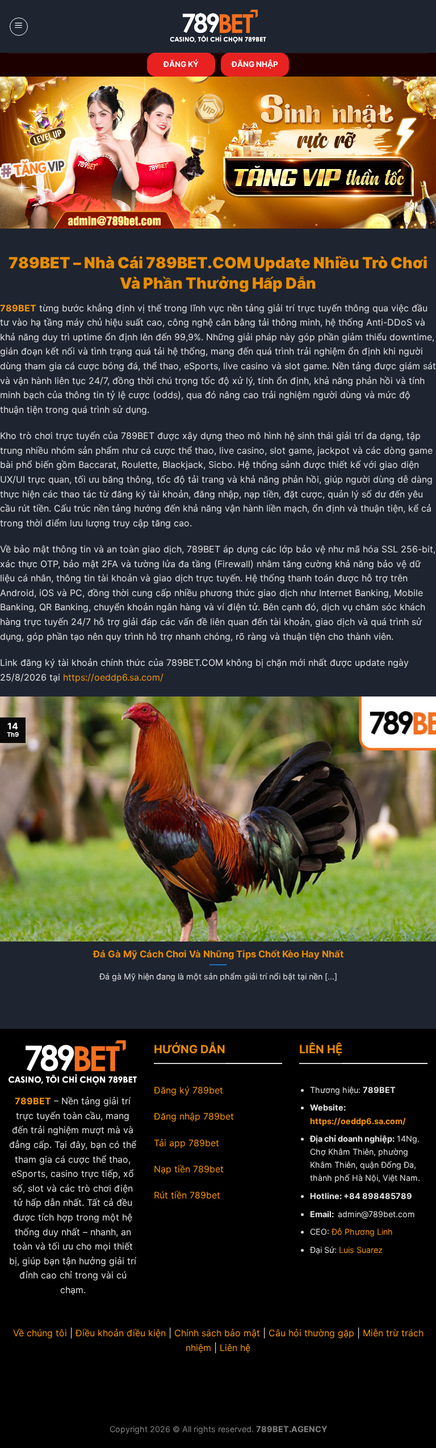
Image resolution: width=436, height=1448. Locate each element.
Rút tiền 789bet (187, 1195)
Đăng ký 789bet (188, 1090)
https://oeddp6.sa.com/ (113, 677)
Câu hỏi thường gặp (311, 1333)
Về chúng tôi (40, 1333)
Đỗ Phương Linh (362, 1231)
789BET (18, 308)
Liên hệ (235, 1347)
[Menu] (19, 27)
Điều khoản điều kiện (121, 1333)
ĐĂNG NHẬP (255, 64)
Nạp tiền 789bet (189, 1169)
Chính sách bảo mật (217, 1333)
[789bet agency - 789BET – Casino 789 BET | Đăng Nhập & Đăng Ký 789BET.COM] (218, 26)
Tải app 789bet (186, 1143)
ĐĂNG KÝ (181, 64)
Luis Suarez (361, 1250)
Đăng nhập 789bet (194, 1116)
